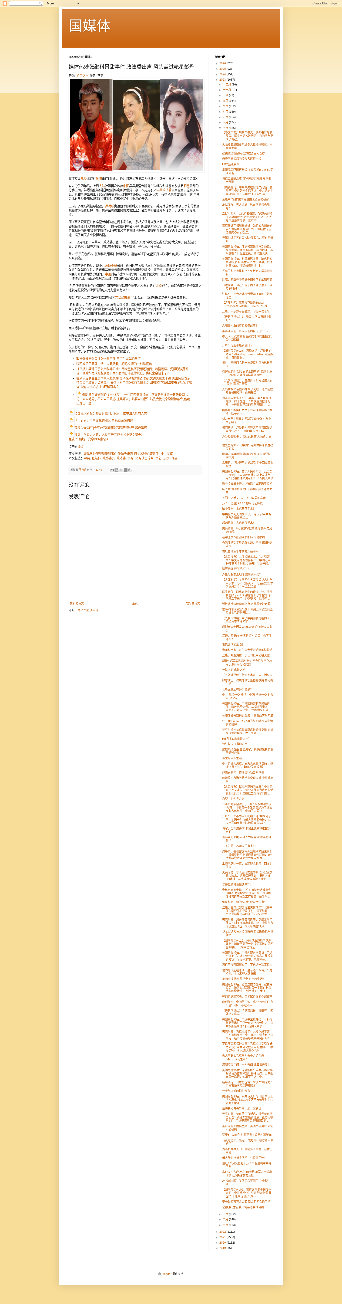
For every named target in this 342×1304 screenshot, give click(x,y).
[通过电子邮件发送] (112, 470)
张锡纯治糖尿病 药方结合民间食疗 (243, 153)
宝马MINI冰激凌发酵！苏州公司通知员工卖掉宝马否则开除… (247, 611)
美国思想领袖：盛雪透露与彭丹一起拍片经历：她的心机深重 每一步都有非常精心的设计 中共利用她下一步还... (247, 988)
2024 (223, 74)
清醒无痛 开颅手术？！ (236, 569)
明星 (187, 186)
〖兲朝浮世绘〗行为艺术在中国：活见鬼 (247, 675)
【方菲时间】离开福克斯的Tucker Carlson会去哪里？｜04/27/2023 (244, 304)
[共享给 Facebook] (125, 470)
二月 (226, 1219)
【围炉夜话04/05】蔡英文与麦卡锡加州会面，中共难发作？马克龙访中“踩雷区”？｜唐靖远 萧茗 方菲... (246, 1193)
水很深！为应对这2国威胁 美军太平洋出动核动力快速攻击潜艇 (247, 1173)
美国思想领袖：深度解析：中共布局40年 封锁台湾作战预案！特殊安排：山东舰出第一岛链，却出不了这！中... (247, 1074)
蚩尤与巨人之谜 (232, 758)
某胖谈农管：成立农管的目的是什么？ (246, 331)
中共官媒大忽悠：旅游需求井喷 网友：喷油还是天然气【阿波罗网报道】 (247, 765)
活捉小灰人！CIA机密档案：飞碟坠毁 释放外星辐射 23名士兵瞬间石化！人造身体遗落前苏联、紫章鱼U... (247, 217)
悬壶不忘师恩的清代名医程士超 (241, 159)
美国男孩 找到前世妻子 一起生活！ (243, 979)
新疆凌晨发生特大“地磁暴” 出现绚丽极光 (247, 483)
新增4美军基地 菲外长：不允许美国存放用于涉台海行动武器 (247, 662)
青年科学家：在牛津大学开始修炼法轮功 (247, 650)
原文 (81, 446)
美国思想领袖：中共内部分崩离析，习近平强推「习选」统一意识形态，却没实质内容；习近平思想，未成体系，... (247, 956)
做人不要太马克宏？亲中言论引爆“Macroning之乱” (243, 1057)
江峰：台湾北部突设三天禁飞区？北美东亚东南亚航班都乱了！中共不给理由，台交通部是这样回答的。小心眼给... (247, 911)
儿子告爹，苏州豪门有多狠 (239, 846)
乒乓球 (109, 206)
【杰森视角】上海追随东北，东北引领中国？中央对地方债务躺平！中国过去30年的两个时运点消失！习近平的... (247, 560)
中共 (159, 190)
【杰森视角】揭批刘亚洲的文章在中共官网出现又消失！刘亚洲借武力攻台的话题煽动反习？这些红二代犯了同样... (247, 790)
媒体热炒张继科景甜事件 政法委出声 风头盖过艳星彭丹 (121, 454)
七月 (226, 111)
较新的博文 (77, 603)
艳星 (174, 458)
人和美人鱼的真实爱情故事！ (240, 325)
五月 (226, 122)
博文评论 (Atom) (88, 610)
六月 (226, 117)
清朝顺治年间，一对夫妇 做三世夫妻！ (246, 1064)
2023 (223, 79)
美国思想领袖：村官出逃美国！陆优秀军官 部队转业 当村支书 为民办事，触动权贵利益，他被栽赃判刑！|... (247, 262)
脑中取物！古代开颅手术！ (239, 508)
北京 (159, 286)
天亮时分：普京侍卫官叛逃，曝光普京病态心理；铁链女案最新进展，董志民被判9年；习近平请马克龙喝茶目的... (247, 1117)
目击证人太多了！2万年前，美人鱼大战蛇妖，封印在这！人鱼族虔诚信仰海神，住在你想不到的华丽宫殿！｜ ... (246, 402)
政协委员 (111, 265)
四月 (226, 128)
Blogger (166, 1274)
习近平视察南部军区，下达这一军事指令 (247, 964)
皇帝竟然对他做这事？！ (237, 884)
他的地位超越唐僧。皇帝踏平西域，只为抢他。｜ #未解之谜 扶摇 (247, 972)
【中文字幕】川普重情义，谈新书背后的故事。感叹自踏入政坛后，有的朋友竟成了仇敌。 (247, 136)
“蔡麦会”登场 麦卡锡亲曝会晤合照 (243, 1207)
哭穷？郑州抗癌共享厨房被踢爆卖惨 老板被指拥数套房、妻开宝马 (247, 731)
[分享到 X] (121, 470)
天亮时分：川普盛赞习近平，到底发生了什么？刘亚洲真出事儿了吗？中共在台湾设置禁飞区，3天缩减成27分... (247, 923)
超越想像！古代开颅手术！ (239, 523)
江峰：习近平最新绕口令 (237, 345)
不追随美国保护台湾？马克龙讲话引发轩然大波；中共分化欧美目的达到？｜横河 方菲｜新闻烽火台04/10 (247, 1047)
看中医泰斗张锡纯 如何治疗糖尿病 (243, 537)
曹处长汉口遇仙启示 (234, 744)
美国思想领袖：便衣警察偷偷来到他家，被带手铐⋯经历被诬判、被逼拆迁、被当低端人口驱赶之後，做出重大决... (247, 250)
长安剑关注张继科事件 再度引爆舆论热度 (108, 359)
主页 (135, 603)
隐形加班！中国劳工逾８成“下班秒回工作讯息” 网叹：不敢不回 (247, 1003)
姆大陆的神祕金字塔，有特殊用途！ (244, 1157)
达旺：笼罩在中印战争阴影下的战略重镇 (247, 279)
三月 (226, 1214)
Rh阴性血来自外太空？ (236, 738)
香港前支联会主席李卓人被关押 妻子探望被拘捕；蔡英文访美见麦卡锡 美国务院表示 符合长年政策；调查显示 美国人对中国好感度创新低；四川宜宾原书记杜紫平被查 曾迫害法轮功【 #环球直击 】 (134, 383)
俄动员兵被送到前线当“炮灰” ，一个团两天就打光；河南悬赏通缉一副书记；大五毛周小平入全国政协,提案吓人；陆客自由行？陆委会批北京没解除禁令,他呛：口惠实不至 (134, 399)
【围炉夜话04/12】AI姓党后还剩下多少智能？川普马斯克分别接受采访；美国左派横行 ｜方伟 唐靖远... (247, 944)
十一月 (227, 90)
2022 (223, 1231)
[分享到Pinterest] (129, 470)
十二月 (227, 84)
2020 (223, 1242)
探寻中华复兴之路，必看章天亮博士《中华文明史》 (109, 435)
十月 (226, 95)
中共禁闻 (167, 454)
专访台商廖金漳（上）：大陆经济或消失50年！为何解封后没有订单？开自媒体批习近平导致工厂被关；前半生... (246, 893)
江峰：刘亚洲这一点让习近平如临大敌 (246, 655)
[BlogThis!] (116, 470)
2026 (223, 63)
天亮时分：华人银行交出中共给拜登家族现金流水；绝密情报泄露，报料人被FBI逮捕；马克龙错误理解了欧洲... (247, 876)
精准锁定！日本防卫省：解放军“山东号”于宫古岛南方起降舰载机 (247, 1084)
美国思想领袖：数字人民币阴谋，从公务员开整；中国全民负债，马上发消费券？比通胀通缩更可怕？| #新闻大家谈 (247, 475)
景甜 (99, 178)
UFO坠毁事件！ (232, 164)
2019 (223, 1248)
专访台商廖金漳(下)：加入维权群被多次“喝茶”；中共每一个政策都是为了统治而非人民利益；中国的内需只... (247, 808)
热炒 (84, 178)
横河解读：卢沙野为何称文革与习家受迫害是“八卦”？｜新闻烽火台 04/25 (247, 429)
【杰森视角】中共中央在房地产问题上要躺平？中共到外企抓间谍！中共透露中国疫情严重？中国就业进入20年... (247, 191)
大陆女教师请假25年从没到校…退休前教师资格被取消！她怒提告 (247, 391)
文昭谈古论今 (124, 297)
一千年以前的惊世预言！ (237, 1091)
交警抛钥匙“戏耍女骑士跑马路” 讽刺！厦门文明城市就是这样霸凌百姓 (247, 373)
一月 (226, 1225)
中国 (126, 186)
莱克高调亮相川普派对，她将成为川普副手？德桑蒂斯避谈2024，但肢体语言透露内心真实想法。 (247, 229)
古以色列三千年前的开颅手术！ (241, 551)
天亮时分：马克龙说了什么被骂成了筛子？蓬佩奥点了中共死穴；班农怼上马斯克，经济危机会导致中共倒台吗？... (247, 1035)
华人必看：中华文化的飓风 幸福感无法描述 (103, 420)
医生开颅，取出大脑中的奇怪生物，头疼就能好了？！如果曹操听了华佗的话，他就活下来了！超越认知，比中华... (247, 595)
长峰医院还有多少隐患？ (237, 689)
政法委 (166, 190)
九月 (226, 100)
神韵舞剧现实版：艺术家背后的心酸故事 (247, 996)
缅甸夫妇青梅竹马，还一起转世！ (243, 1108)
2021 (223, 1237)
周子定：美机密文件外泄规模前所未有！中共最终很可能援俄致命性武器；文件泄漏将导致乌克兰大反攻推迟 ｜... (247, 855)
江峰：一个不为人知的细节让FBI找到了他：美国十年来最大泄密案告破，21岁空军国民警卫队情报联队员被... (246, 820)
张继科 (96, 458)
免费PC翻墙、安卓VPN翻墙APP (91, 439)
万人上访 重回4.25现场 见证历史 (242, 503)
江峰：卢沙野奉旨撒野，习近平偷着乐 (246, 311)
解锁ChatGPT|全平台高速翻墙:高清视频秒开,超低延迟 (110, 428)
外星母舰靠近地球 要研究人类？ (242, 574)
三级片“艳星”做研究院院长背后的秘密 (245, 199)
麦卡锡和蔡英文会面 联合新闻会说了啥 (246, 1201)
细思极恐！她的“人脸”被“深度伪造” (243, 902)
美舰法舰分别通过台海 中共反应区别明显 (247, 715)
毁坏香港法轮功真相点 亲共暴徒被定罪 (246, 604)
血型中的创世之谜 (233, 799)
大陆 (102, 186)
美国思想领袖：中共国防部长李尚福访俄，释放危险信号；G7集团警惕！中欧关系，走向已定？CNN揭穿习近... (246, 707)
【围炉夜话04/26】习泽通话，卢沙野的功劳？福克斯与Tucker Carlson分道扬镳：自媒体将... (247, 354)
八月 (226, 106)
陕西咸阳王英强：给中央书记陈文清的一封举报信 (114, 364)
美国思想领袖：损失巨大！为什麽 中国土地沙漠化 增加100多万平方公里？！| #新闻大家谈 (247, 1100)
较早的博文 (193, 603)
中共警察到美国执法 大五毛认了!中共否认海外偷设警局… (246, 516)
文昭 (130, 458)
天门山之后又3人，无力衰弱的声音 (244, 498)
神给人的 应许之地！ (235, 669)
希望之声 (83, 75)
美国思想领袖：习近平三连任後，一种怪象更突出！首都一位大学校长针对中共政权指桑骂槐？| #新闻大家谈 (247, 1023)
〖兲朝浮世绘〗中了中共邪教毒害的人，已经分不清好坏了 (247, 620)
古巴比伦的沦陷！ (233, 644)
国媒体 (90, 26)
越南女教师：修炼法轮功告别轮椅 (243, 772)
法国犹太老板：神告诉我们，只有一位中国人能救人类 (110, 413)
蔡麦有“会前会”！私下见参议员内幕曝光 (247, 1134)
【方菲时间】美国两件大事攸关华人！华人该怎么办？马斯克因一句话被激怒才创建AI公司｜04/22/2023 (247, 583)
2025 (223, 68)
